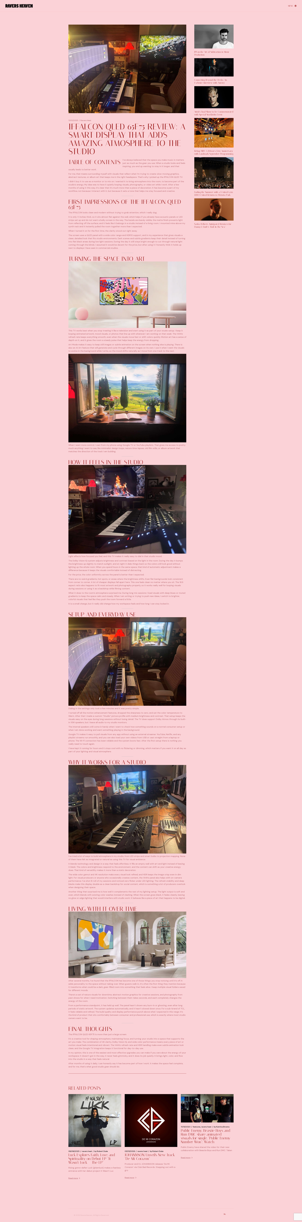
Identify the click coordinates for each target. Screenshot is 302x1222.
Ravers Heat (85, 120)
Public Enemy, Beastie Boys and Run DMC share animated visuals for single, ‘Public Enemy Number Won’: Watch (205, 1136)
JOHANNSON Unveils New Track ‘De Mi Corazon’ (150, 1157)
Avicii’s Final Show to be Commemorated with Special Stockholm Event (213, 113)
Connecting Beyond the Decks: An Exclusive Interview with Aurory (210, 81)
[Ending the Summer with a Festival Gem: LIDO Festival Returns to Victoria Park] (214, 173)
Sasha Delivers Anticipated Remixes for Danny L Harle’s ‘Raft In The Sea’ (212, 225)
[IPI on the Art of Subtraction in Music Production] (214, 36)
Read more (73, 1178)
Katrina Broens (221, 1127)
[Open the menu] (292, 6)
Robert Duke (101, 1151)
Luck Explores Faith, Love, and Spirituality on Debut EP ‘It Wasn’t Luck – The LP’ (91, 1159)
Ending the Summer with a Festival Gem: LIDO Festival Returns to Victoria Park (213, 193)
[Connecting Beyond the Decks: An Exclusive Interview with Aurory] (214, 67)
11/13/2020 (185, 1127)
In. (225, 1214)
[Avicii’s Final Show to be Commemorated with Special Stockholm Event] (214, 97)
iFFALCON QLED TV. (173, 177)
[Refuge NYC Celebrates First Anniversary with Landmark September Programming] (214, 133)
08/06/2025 (74, 1151)
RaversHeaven (86, 1215)
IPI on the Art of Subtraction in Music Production (211, 53)
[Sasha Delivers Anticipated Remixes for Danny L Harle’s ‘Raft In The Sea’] (214, 209)
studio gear (103, 1066)
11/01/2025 (73, 120)
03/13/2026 (130, 1151)
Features (196, 1127)
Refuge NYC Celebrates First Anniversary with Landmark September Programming (213, 152)
